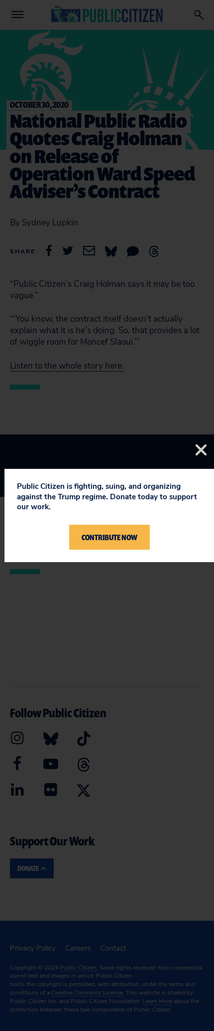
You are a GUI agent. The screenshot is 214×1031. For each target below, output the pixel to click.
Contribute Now (109, 537)
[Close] (201, 450)
